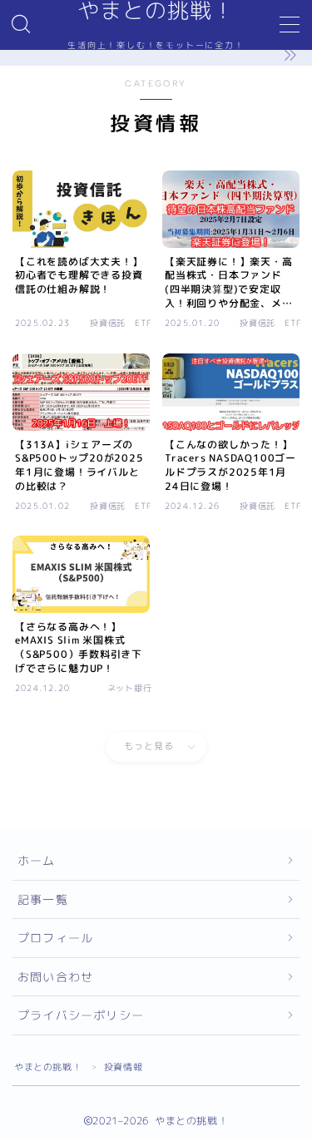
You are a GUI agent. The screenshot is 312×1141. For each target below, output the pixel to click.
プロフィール (55, 938)
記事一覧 (42, 899)
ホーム (36, 860)
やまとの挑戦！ (48, 1067)
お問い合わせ (55, 977)
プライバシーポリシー (80, 1015)
